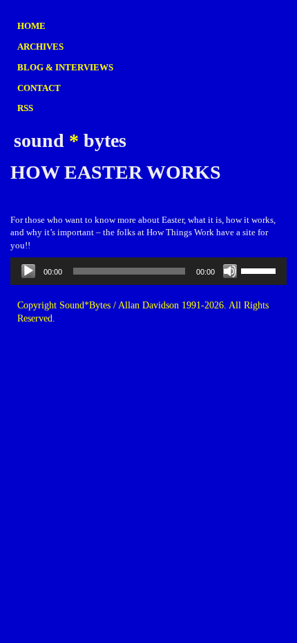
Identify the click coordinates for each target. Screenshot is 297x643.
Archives (40, 46)
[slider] (260, 269)
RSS (25, 108)
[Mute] (230, 271)
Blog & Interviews (65, 67)
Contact (39, 88)
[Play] (28, 271)
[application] (148, 271)
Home (31, 26)
